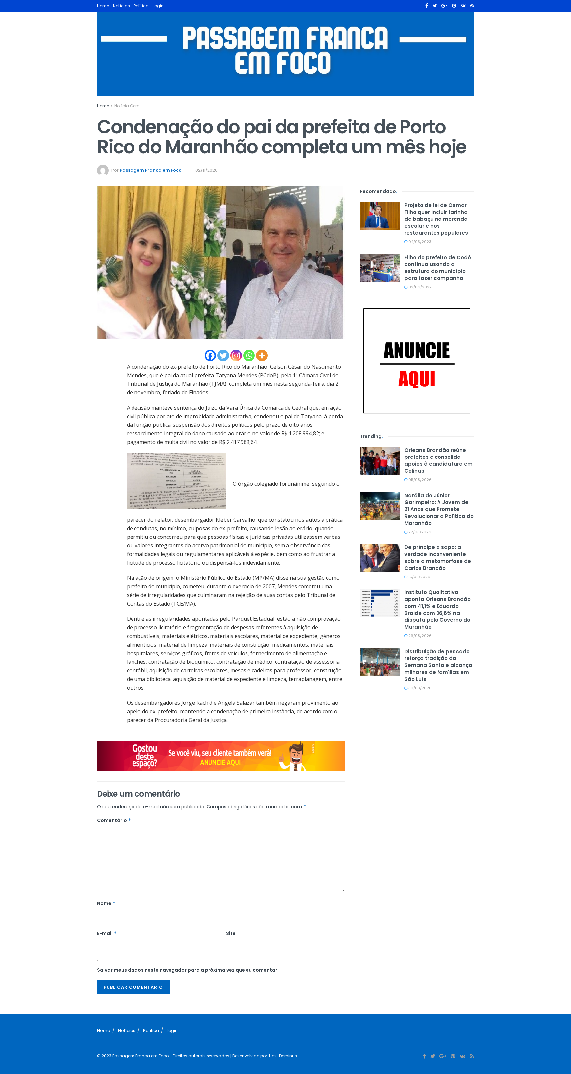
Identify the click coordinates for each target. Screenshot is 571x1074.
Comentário (114, 820)
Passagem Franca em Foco (151, 170)
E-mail (107, 933)
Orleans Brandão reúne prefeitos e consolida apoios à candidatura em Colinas (438, 460)
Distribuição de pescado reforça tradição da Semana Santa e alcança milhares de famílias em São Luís (438, 665)
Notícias (121, 6)
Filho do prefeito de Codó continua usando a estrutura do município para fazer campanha (437, 268)
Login (158, 6)
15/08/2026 (418, 576)
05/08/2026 (419, 479)
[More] (262, 355)
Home (103, 6)
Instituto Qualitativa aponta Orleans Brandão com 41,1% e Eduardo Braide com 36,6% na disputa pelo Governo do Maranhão (437, 609)
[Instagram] (236, 355)
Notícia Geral (127, 106)
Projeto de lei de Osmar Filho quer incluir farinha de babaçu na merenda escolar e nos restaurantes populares (436, 219)
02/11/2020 (206, 170)
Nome (106, 903)
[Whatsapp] (249, 355)
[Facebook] (210, 355)
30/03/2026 (419, 688)
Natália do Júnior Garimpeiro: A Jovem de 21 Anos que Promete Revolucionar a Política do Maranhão (439, 509)
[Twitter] (223, 355)
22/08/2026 (419, 532)
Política (141, 6)
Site (231, 933)
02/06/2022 (419, 287)
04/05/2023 (419, 241)
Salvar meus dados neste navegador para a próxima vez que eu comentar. (188, 970)
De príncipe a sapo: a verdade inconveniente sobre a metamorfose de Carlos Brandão (437, 558)
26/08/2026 (419, 635)
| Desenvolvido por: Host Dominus (263, 1056)
